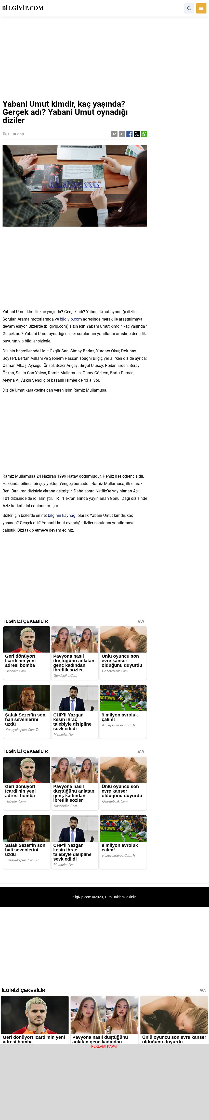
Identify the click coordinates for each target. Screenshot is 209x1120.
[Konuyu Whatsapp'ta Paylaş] (144, 134)
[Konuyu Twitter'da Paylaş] (137, 134)
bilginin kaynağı (62, 515)
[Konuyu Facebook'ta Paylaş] (129, 134)
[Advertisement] (104, 62)
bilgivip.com (71, 319)
